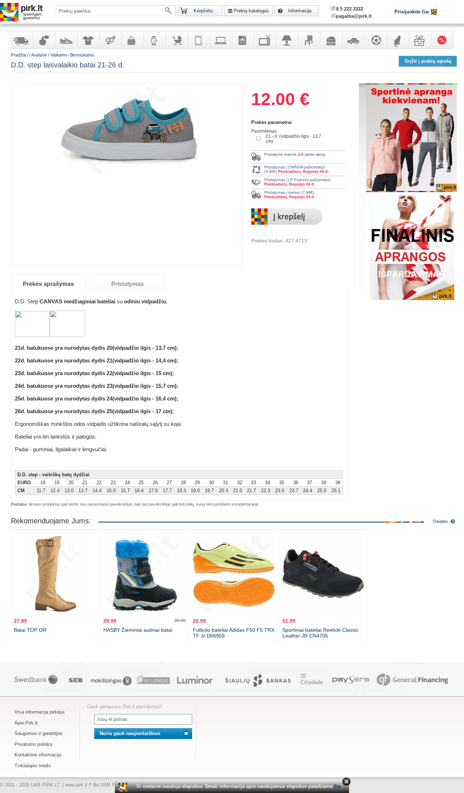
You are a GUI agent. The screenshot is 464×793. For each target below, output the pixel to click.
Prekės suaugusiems (110, 40)
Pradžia (18, 55)
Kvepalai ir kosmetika (43, 40)
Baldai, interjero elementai (309, 40)
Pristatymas (127, 284)
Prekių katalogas (251, 10)
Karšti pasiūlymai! (444, 40)
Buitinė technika (242, 40)
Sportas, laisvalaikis (375, 40)
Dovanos (419, 40)
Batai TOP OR (30, 630)
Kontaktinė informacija (37, 754)
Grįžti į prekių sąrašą (428, 61)
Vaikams (58, 55)
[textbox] (115, 10)
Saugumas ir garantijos (38, 733)
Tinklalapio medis (32, 765)
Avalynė (65, 40)
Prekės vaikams (176, 40)
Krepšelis (203, 10)
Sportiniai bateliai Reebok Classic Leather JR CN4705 (320, 633)
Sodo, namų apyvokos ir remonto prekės (331, 40)
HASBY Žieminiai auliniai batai (137, 630)
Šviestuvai (287, 40)
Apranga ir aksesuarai (88, 40)
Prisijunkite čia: (412, 11)
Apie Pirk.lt (26, 723)
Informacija (299, 10)
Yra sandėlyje (21, 40)
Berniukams (82, 55)
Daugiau (440, 521)
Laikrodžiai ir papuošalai (154, 40)
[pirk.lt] (124, 787)
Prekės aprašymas (48, 284)
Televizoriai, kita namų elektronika (265, 40)
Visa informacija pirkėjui (39, 712)
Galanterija (132, 40)
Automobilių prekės (353, 40)
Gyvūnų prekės (397, 40)
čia (337, 786)
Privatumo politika (33, 744)
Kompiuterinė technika (220, 40)
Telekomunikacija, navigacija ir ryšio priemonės (198, 40)
